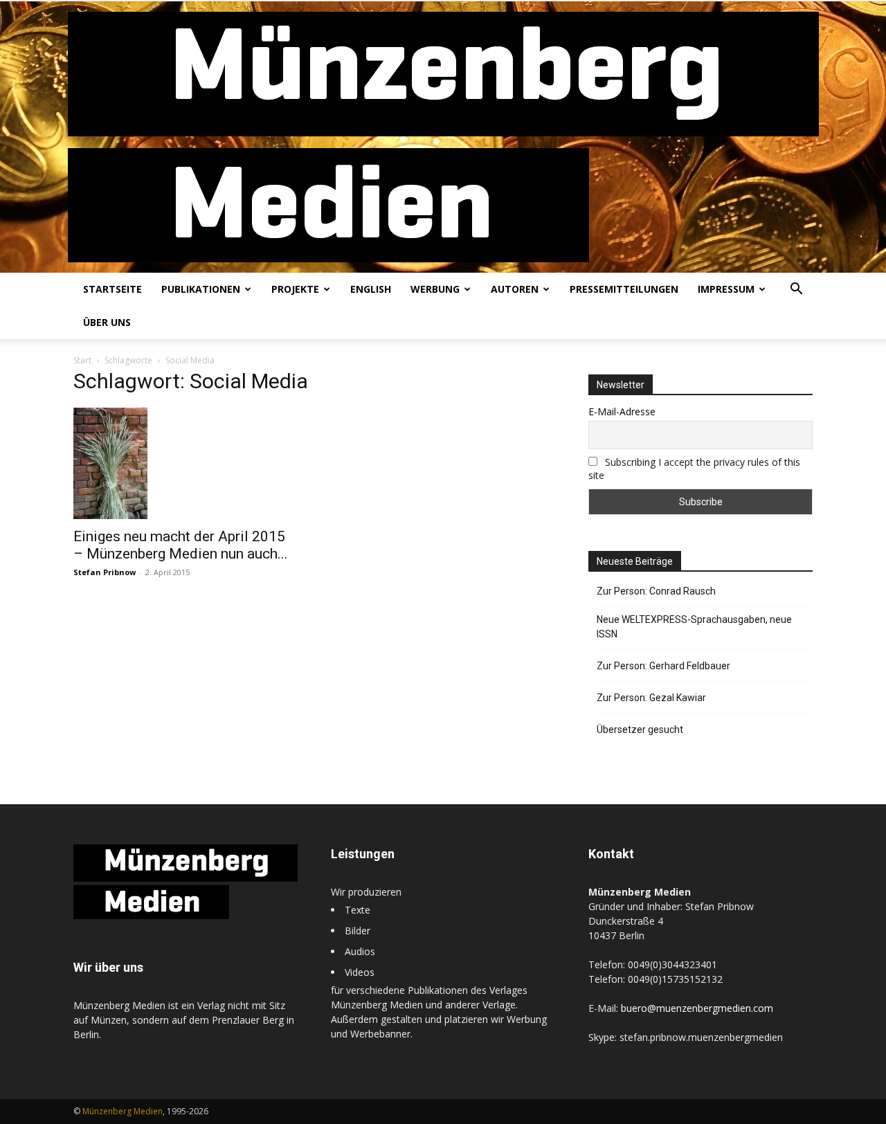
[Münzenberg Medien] (443, 137)
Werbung (435, 289)
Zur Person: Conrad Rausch (656, 591)
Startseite (112, 289)
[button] (796, 290)
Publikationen (200, 289)
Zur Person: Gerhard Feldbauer (663, 665)
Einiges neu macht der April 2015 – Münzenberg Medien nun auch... (180, 545)
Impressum (726, 289)
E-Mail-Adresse (622, 411)
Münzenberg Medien (122, 1111)
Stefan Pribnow (104, 572)
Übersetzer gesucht (640, 729)
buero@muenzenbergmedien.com (697, 1008)
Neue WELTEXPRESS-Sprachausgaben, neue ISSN (694, 627)
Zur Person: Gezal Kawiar (651, 697)
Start (82, 360)
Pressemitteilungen (624, 289)
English (370, 289)
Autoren (515, 289)
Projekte (295, 289)
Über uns (107, 322)
